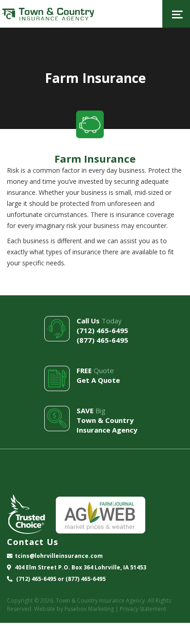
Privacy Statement (143, 609)
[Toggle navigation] (176, 14)
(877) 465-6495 (102, 340)
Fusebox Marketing (89, 609)
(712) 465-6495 (102, 330)
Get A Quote (98, 380)
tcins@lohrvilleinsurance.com (59, 556)
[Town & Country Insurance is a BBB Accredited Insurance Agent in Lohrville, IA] (41, 479)
